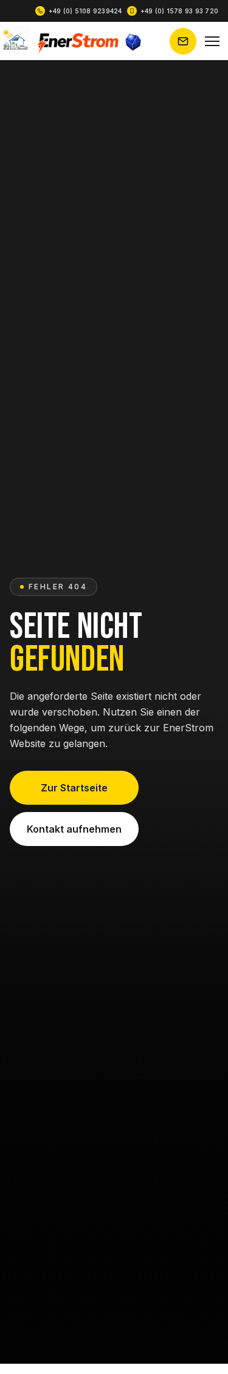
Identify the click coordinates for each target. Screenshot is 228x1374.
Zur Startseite (74, 788)
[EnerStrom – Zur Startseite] (71, 41)
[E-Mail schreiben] (183, 41)
